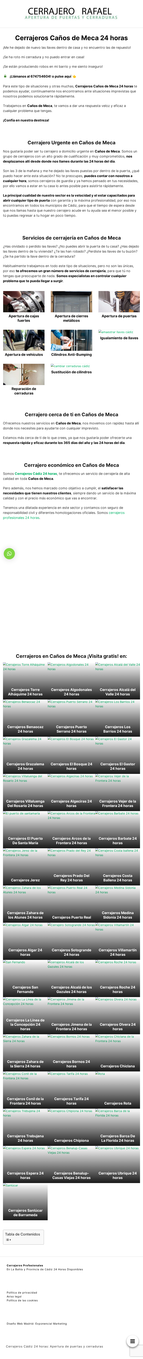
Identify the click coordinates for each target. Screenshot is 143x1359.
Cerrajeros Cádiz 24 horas (36, 474)
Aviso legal (14, 1296)
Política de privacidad (22, 1292)
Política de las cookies (22, 1300)
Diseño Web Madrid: (20, 1323)
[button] (9, 553)
